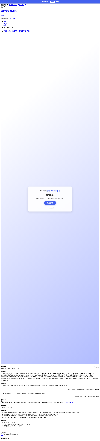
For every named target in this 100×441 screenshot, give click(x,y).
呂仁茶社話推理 (9, 11)
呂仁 (2, 435)
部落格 (5, 23)
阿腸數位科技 (51, 208)
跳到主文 (3, 15)
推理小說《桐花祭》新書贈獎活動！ (18, 31)
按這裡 (52, 1)
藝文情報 (12, 18)
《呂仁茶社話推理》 (68, 402)
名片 (5, 25)
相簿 (5, 21)
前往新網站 (50, 203)
